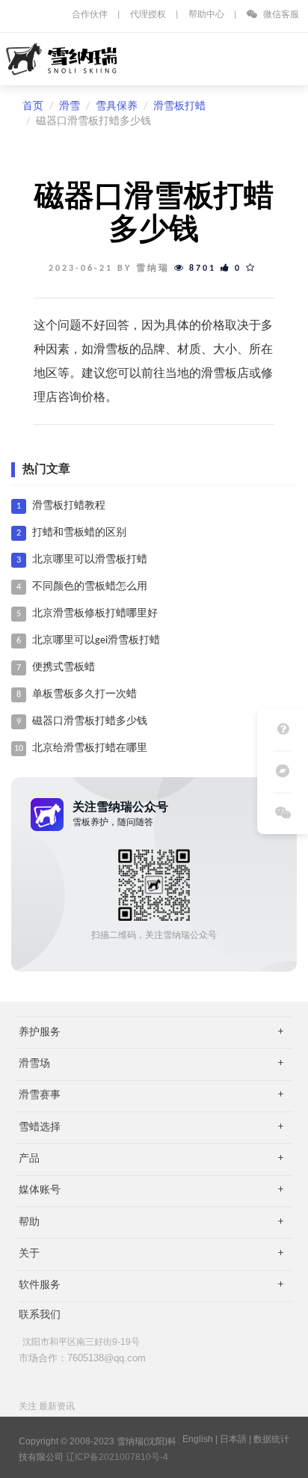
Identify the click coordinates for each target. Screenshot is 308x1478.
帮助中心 (206, 14)
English (197, 1439)
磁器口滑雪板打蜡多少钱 (89, 721)
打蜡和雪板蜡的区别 (79, 533)
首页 (32, 106)
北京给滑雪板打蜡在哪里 (89, 748)
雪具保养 (117, 106)
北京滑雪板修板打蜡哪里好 (95, 613)
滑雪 (69, 106)
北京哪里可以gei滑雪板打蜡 (96, 640)
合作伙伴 (90, 14)
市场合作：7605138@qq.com (82, 1358)
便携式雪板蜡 (63, 667)
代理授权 (148, 14)
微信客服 (280, 14)
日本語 (233, 1439)
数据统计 (271, 1439)
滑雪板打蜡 (179, 106)
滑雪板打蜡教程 (68, 506)
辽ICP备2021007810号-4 (117, 1457)
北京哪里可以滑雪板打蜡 (89, 559)
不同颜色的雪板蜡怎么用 (89, 586)
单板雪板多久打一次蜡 (84, 694)
